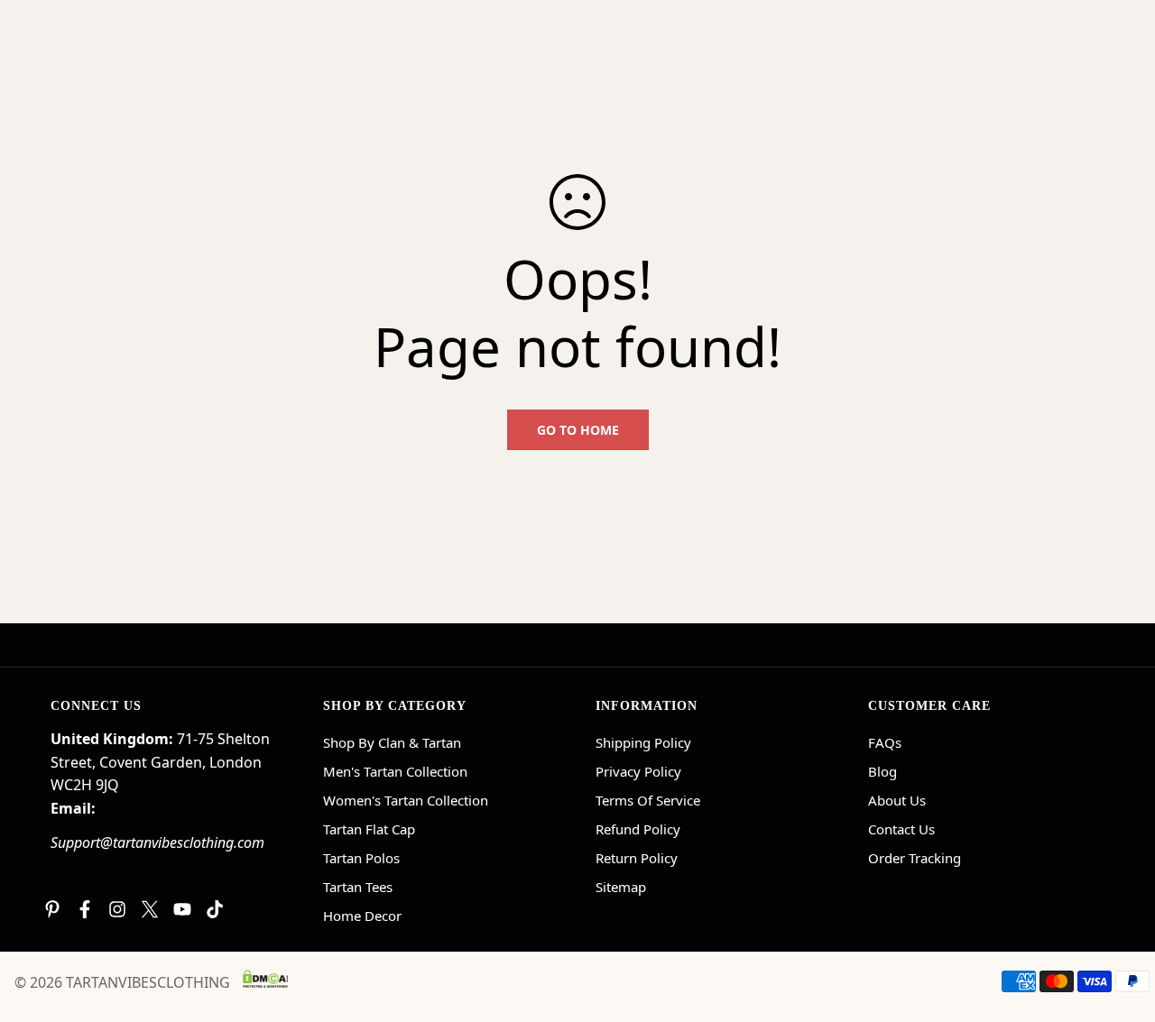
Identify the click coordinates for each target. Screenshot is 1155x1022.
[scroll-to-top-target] (1120, 923)
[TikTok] (215, 909)
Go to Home (578, 429)
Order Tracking (914, 858)
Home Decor (362, 916)
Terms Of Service (648, 800)
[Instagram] (117, 909)
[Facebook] (85, 909)
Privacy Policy (638, 771)
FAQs (884, 742)
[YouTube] (182, 909)
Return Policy (637, 858)
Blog (882, 771)
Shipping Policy (643, 742)
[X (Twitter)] (150, 909)
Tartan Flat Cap (369, 829)
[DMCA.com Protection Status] (265, 979)
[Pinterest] (52, 909)
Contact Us (901, 829)
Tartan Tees (358, 887)
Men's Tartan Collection (395, 771)
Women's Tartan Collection (405, 800)
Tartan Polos (361, 858)
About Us (897, 800)
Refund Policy (638, 829)
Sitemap (621, 887)
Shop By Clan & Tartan (392, 742)
